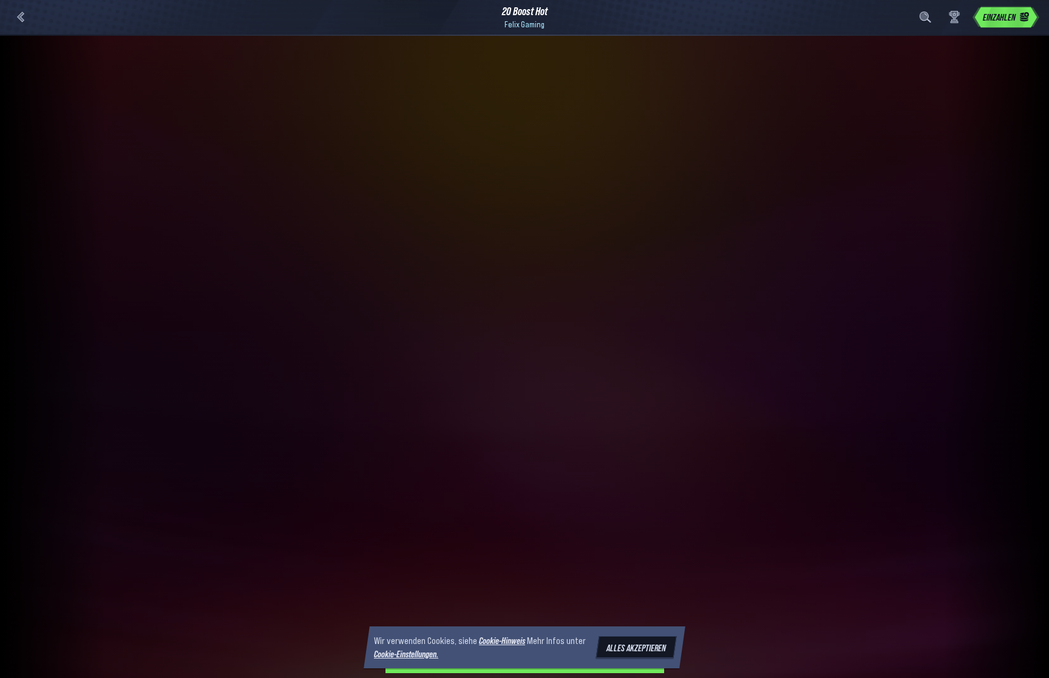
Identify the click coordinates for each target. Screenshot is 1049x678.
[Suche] (925, 17)
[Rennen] (954, 17)
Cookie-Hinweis (502, 640)
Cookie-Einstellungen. (406, 654)
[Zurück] (21, 17)
